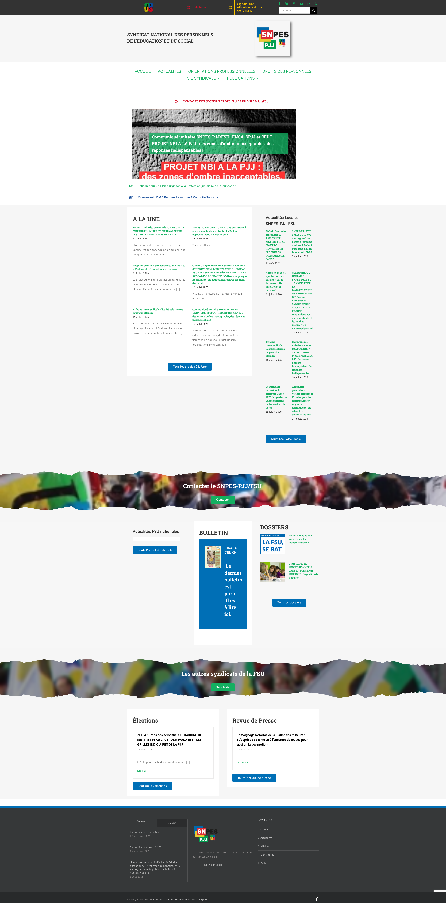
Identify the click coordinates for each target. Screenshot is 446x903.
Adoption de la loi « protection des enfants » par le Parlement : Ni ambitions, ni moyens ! (159, 267)
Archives (265, 863)
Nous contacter (213, 864)
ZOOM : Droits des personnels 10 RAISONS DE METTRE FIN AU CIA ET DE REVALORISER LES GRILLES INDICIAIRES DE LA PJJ (159, 231)
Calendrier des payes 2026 (146, 847)
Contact (264, 829)
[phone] (316, 3)
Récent (172, 823)
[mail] (309, 3)
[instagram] (294, 3)
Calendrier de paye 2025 (144, 832)
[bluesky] (287, 3)
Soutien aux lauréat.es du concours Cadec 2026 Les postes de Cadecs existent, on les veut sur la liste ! (276, 397)
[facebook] (279, 3)
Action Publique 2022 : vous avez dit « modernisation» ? (301, 539)
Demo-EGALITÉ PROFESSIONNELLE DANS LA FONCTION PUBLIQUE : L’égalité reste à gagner (303, 570)
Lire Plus (142, 770)
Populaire (142, 821)
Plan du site (163, 899)
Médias (264, 846)
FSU (155, 899)
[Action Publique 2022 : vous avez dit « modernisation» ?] (272, 544)
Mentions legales (199, 899)
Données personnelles (180, 899)
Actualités (266, 838)
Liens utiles (267, 854)
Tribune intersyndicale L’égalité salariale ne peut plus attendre (275, 348)
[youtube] (301, 3)
